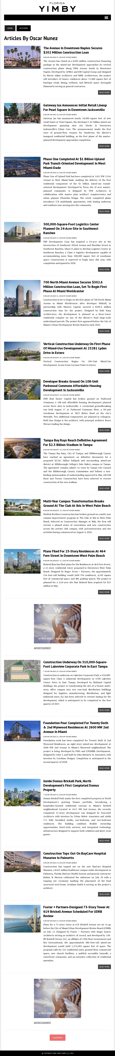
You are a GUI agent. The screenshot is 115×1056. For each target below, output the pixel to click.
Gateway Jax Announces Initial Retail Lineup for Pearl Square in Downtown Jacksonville (75, 107)
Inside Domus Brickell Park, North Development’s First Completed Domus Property (71, 785)
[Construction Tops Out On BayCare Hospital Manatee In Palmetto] (22, 870)
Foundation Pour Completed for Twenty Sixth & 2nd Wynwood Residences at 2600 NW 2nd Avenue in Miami (76, 727)
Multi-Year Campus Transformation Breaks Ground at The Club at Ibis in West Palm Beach (77, 503)
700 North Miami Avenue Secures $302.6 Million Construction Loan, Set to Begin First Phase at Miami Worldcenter (75, 286)
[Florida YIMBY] (57, 7)
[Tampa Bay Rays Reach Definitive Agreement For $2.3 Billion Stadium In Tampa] (22, 456)
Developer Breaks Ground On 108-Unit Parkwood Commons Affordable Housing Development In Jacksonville (72, 385)
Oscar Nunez (71, 57)
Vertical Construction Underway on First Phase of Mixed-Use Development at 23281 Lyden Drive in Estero (76, 348)
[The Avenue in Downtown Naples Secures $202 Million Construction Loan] (22, 66)
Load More (57, 1037)
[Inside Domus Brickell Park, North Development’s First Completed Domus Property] (22, 804)
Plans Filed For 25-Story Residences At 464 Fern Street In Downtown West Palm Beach (74, 553)
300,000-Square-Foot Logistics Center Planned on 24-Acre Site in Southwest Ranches (71, 228)
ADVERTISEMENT (42, 647)
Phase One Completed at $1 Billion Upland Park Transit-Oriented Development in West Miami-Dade (74, 163)
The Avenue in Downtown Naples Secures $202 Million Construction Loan (72, 50)
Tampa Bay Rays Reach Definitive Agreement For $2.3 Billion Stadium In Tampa (75, 442)
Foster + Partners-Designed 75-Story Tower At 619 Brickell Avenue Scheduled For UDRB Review (76, 911)
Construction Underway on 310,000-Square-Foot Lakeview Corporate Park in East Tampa (75, 664)
